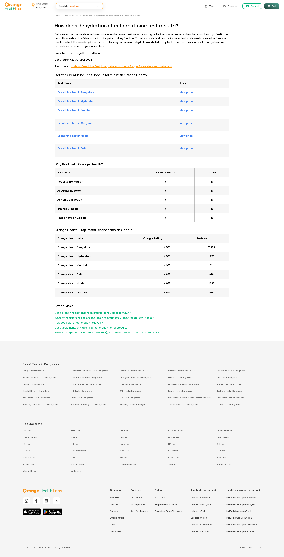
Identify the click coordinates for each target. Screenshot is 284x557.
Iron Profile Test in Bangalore (36, 397)
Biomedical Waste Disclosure (168, 511)
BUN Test (75, 430)
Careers (114, 511)
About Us (114, 497)
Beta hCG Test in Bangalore (36, 391)
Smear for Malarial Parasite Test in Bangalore (189, 397)
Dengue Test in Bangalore (35, 370)
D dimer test (174, 437)
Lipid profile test (78, 450)
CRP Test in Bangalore (33, 384)
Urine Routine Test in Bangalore (183, 384)
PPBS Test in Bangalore (82, 397)
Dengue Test (223, 437)
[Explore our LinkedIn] (46, 500)
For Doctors (136, 497)
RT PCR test (173, 457)
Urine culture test (128, 464)
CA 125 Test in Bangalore (228, 404)
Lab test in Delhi (198, 511)
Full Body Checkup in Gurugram (241, 504)
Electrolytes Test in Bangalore (134, 404)
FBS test (75, 444)
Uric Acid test (77, 464)
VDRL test (172, 464)
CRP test (75, 437)
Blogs (112, 524)
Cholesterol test (224, 430)
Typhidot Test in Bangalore (229, 391)
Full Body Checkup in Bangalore (241, 497)
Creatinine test (30, 437)
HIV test (172, 444)
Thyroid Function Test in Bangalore (39, 377)
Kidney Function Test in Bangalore (136, 377)
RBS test (123, 457)
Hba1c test (125, 444)
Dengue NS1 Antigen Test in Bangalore (89, 370)
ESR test (26, 444)
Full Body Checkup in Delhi (238, 511)
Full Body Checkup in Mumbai (240, 531)
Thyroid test (28, 464)
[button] (41, 6)
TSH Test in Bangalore (130, 384)
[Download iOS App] (32, 512)
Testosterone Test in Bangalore (183, 404)
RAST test (76, 457)
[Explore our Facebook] (36, 500)
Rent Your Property (139, 511)
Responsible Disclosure (166, 504)
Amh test (27, 430)
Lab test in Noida (199, 518)
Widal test (76, 471)
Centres (114, 504)
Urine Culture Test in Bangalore (86, 384)
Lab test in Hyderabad (201, 524)
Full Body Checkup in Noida (239, 518)
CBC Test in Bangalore (227, 377)
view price (186, 92)
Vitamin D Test (29, 471)
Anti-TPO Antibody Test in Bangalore (88, 404)
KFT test (221, 444)
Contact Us (115, 531)
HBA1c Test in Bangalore (179, 377)
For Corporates (138, 504)
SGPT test (221, 457)
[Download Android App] (52, 512)
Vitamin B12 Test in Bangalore (231, 370)
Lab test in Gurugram (201, 504)
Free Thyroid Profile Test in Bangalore (40, 404)
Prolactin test (29, 457)
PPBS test (221, 450)
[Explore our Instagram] (26, 500)
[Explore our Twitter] (56, 500)
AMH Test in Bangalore (130, 391)
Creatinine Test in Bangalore (230, 397)
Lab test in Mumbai (200, 531)
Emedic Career (117, 518)
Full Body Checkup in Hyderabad (241, 524)
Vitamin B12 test (224, 464)
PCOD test (124, 450)
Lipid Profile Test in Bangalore (134, 370)
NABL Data (160, 497)
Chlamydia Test (175, 430)
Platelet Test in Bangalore (229, 384)
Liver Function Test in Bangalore (86, 377)
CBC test (124, 430)
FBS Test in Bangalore (81, 391)
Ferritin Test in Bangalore (180, 391)
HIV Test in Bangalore (130, 397)
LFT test (26, 450)
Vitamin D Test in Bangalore (181, 370)
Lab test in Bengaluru (201, 497)
